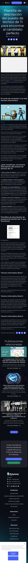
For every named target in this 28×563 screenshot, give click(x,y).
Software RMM (14, 493)
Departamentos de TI (14, 517)
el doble (12, 80)
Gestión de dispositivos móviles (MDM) (14, 496)
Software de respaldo (14, 501)
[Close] (24, 543)
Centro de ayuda (14, 533)
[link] (7, 2)
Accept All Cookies (13, 553)
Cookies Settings (13, 558)
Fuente (3, 122)
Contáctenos (14, 536)
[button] (16, 3)
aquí (13, 291)
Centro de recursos (14, 528)
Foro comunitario (14, 531)
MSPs (14, 514)
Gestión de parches (14, 498)
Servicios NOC (14, 506)
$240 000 (6, 126)
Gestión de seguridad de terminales (14, 504)
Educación (14, 520)
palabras (14, 181)
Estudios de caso (14, 538)
